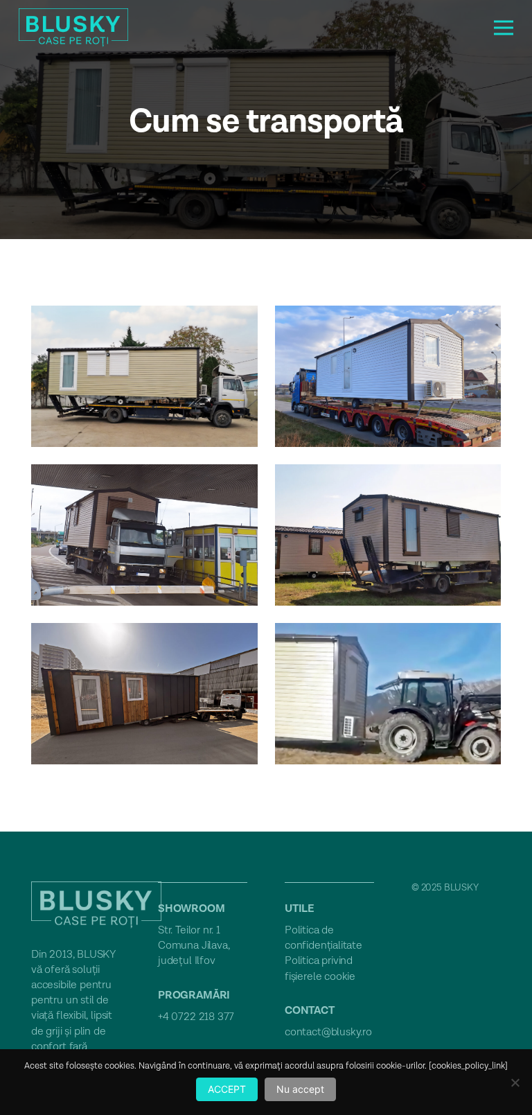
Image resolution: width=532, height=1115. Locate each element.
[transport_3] (144, 535)
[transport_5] (144, 693)
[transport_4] (388, 535)
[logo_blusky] (73, 28)
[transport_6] (388, 693)
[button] (504, 27)
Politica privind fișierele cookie (320, 968)
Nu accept (300, 1089)
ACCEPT (227, 1089)
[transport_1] (144, 376)
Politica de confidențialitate (323, 938)
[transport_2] (388, 376)
